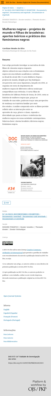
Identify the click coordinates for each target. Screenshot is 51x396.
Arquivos (20, 8)
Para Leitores (8, 334)
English (6, 309)
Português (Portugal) (12, 320)
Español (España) (10, 313)
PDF (7, 203)
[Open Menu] (2, 2)
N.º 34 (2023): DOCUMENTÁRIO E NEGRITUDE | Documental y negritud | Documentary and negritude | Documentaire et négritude (24, 12)
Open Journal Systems (12, 296)
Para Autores (8, 338)
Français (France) (11, 316)
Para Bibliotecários (10, 341)
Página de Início (8, 8)
